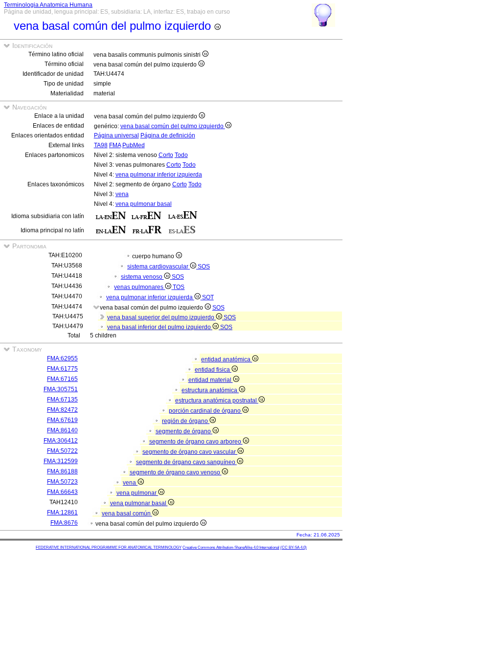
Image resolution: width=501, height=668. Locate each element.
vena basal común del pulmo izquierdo (172, 126)
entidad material (210, 380)
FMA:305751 (61, 389)
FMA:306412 (61, 440)
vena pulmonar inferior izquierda (158, 174)
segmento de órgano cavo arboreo (196, 441)
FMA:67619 (62, 420)
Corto (166, 155)
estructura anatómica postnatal (216, 400)
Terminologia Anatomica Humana (48, 4)
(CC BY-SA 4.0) (293, 547)
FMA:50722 (62, 450)
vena (122, 194)
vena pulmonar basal (143, 203)
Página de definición (167, 135)
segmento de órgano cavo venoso (176, 472)
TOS (178, 287)
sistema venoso (142, 276)
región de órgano (185, 421)
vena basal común (127, 513)
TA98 (101, 145)
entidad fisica (213, 369)
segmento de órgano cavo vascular (189, 451)
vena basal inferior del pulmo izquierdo (159, 327)
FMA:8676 (64, 522)
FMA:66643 (62, 492)
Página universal (116, 135)
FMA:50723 (62, 481)
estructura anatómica (210, 390)
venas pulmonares (139, 287)
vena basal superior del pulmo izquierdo (161, 317)
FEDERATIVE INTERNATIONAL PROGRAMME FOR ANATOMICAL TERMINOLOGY (109, 547)
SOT (208, 297)
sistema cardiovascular (158, 266)
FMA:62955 (62, 358)
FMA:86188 (62, 471)
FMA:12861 (62, 512)
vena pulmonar (137, 493)
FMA (115, 145)
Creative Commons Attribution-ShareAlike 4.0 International (230, 547)
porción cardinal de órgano (205, 410)
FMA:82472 (62, 409)
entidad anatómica (226, 359)
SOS (204, 266)
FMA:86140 (62, 430)
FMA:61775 (62, 368)
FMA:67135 (62, 399)
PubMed (133, 145)
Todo (181, 155)
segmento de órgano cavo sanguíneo (186, 462)
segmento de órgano (184, 431)
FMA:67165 (62, 379)
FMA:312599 (61, 461)
